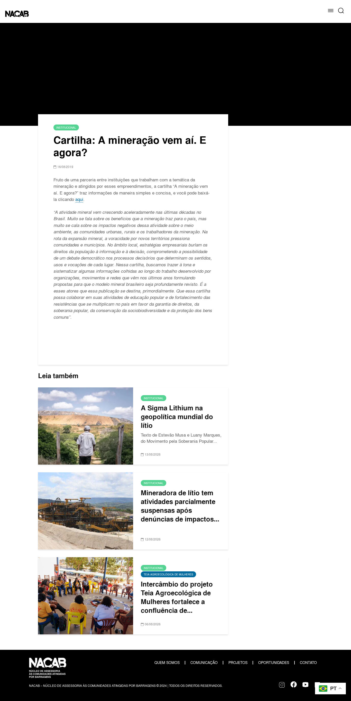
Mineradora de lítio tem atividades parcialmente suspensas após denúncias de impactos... (180, 506)
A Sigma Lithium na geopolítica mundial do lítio (177, 417)
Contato (308, 662)
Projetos (237, 662)
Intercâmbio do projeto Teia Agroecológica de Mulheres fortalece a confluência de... (177, 597)
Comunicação (204, 662)
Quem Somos (167, 662)
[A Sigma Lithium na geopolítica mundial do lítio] (85, 425)
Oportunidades (273, 662)
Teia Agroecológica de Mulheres (168, 574)
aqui (79, 199)
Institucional (66, 127)
